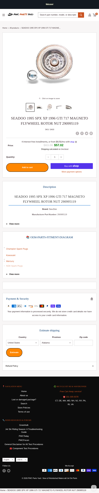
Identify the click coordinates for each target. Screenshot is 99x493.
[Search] (81, 15)
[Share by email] (91, 133)
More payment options (72, 172)
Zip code (83, 337)
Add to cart (27, 167)
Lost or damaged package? (24, 399)
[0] (94, 15)
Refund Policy (12, 366)
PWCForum (24, 440)
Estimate (14, 352)
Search (24, 403)
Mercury (10, 261)
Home (4, 28)
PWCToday (24, 436)
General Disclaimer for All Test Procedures (24, 444)
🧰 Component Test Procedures (24, 448)
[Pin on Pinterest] (82, 133)
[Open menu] (3, 15)
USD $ (19, 460)
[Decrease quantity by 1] (48, 157)
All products (14, 28)
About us (24, 395)
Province (56, 337)
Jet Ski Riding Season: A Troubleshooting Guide (23, 430)
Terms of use (24, 412)
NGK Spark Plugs (14, 266)
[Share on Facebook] (77, 133)
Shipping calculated (49, 149)
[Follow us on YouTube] (8, 470)
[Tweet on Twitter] (86, 133)
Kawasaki (10, 255)
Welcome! (49, 4)
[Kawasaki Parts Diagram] (49, 246)
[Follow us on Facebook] (4, 470)
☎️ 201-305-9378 (70, 397)
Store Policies (24, 408)
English (6, 460)
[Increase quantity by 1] (61, 157)
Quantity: (10, 157)
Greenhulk (23, 425)
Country (22, 337)
